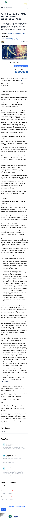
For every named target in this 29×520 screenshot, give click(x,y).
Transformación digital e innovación (16, 33)
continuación (4, 381)
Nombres (4, 485)
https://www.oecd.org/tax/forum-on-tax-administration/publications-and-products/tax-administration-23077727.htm (13, 388)
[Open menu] (2, 8)
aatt (3, 38)
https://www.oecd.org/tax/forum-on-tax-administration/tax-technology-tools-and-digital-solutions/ (14, 408)
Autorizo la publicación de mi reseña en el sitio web (14, 506)
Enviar (3, 509)
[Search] (26, 7)
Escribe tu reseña (6, 497)
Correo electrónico (7, 491)
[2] (2, 402)
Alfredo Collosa (8, 42)
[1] (1, 386)
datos (16, 38)
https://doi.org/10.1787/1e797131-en (10, 399)
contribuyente (9, 38)
